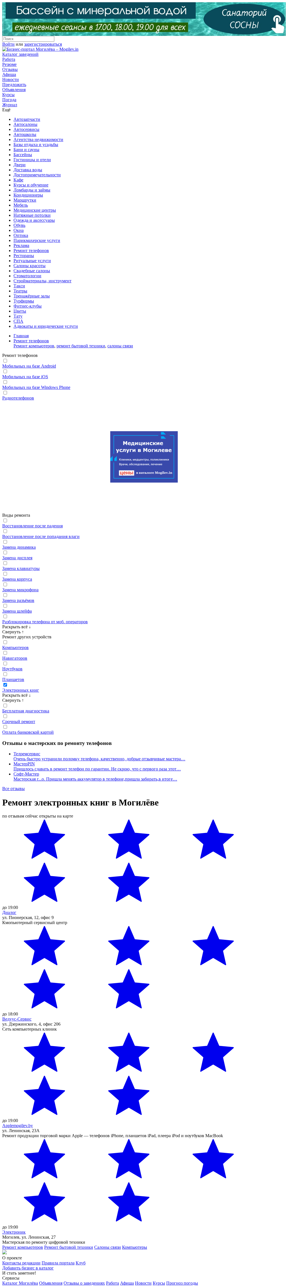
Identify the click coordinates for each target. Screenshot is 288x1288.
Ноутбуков (12, 668)
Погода (9, 99)
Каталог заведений (20, 54)
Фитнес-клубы (28, 306)
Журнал (9, 104)
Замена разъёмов (18, 600)
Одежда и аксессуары (34, 220)
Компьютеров (15, 647)
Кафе (18, 179)
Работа (8, 59)
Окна (19, 230)
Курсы (8, 94)
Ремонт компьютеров (34, 345)
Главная (21, 335)
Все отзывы (13, 788)
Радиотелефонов (18, 398)
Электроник (14, 1232)
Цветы (20, 311)
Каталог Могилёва (20, 1283)
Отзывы (10, 69)
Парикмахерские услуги (37, 240)
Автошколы (25, 134)
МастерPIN (24, 763)
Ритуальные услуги (32, 260)
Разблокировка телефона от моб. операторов (45, 621)
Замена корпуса (17, 579)
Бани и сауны (26, 149)
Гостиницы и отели (32, 159)
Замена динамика (19, 547)
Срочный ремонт (18, 721)
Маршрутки (25, 200)
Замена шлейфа (17, 611)
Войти (8, 44)
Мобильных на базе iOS (25, 376)
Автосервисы (26, 129)
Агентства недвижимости (38, 139)
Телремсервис (27, 753)
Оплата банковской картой (28, 732)
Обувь (19, 225)
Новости (10, 79)
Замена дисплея (17, 557)
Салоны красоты (30, 265)
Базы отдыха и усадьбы (36, 144)
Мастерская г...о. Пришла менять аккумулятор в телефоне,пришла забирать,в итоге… (95, 779)
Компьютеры (134, 1247)
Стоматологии (27, 275)
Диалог (9, 912)
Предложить (14, 84)
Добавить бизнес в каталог (28, 1268)
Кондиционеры (28, 195)
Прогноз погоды (182, 1283)
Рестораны (24, 255)
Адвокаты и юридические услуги (46, 326)
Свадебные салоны (32, 270)
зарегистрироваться (43, 44)
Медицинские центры (35, 210)
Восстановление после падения (32, 525)
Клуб (81, 1263)
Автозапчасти (27, 119)
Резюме (9, 64)
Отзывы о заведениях (84, 1283)
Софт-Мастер (26, 774)
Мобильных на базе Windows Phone (36, 387)
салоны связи (120, 345)
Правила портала (58, 1263)
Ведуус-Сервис (17, 1019)
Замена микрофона (20, 589)
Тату (18, 316)
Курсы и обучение (31, 185)
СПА (18, 321)
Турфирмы (24, 301)
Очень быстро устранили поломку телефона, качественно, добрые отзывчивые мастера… (99, 758)
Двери (20, 164)
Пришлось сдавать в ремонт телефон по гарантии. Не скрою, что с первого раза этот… (97, 769)
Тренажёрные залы (32, 296)
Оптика (21, 235)
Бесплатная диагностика (25, 710)
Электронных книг (20, 690)
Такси (19, 285)
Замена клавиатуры (21, 568)
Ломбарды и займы (32, 190)
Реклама (21, 245)
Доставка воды (28, 169)
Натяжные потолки (32, 215)
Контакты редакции (21, 1263)
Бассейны (23, 154)
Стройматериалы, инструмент (42, 280)
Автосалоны (25, 124)
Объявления (14, 89)
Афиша (9, 74)
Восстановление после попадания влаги (41, 536)
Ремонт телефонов (31, 250)
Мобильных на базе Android (29, 366)
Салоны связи (107, 1247)
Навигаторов (14, 658)
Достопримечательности (37, 174)
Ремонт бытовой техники (68, 1247)
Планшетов (13, 679)
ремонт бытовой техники (81, 345)
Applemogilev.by (17, 1125)
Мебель (21, 205)
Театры (20, 290)
